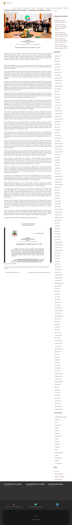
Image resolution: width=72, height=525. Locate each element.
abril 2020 (57, 264)
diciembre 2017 (58, 340)
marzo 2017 (58, 365)
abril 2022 (57, 198)
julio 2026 (57, 58)
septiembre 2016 (59, 381)
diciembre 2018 (58, 307)
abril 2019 (57, 296)
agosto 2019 (58, 286)
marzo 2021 (58, 234)
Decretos (57, 430)
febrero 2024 (58, 138)
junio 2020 (57, 258)
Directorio (33, 8)
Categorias (48, 8)
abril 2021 (57, 231)
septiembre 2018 (59, 316)
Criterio (57, 427)
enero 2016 (57, 403)
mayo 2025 (57, 97)
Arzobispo (19, 8)
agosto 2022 (58, 187)
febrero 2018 (58, 335)
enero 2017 (57, 370)
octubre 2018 (58, 313)
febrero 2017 (58, 368)
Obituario (57, 460)
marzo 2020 (58, 266)
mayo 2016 (57, 392)
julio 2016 (57, 387)
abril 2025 (57, 99)
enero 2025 (57, 108)
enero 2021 (57, 239)
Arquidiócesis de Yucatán (21, 267)
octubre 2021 (58, 214)
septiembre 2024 (59, 119)
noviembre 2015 (59, 409)
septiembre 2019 (59, 283)
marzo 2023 (58, 168)
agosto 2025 (58, 88)
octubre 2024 (58, 116)
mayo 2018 (57, 327)
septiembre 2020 (59, 250)
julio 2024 (57, 124)
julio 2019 (57, 288)
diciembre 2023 (58, 143)
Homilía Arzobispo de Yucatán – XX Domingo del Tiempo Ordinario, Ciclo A (61, 40)
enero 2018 (57, 338)
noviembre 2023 (59, 146)
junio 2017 (57, 357)
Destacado (34, 267)
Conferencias (58, 425)
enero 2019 (57, 305)
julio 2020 (57, 255)
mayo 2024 (57, 129)
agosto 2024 (58, 121)
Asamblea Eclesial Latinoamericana (31, 210)
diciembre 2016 (58, 373)
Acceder (57, 471)
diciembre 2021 (58, 209)
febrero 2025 (58, 105)
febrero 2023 (58, 171)
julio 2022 (57, 190)
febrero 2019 (58, 302)
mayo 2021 (57, 228)
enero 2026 (57, 75)
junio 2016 (57, 390)
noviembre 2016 (59, 376)
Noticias (57, 455)
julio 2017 (57, 354)
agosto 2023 (58, 154)
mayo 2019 (57, 294)
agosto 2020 (58, 253)
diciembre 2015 (58, 406)
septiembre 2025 (59, 86)
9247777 (57, 507)
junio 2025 (57, 94)
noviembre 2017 (59, 343)
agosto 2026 (58, 56)
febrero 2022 (58, 203)
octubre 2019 (58, 280)
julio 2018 (57, 321)
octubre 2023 (58, 149)
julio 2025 (57, 91)
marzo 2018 (58, 332)
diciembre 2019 (58, 275)
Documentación (58, 436)
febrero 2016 (58, 401)
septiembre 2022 (59, 184)
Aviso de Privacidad (57, 8)
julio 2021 (57, 223)
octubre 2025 (58, 83)
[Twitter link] (36, 516)
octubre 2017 (58, 346)
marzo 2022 (58, 201)
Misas (56, 449)
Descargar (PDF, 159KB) (10, 263)
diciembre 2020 (58, 242)
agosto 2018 (58, 318)
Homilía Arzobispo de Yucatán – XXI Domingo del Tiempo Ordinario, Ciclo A (61, 34)
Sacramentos (26, 8)
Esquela (56, 438)
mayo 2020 (57, 261)
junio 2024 (57, 127)
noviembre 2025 (59, 80)
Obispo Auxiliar (58, 458)
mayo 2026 (57, 64)
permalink (6, 268)
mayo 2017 (57, 359)
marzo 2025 (58, 102)
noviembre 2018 (59, 310)
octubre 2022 (58, 182)
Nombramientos (59, 452)
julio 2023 (57, 157)
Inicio (14, 8)
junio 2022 (57, 192)
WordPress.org (58, 479)
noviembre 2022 (59, 179)
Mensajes (57, 447)
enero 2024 (57, 140)
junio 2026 (57, 61)
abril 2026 (57, 67)
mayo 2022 (57, 195)
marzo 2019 (58, 299)
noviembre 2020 (59, 244)
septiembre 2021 (59, 217)
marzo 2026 (58, 69)
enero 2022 (57, 206)
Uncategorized (58, 463)
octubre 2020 (58, 247)
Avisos (56, 422)
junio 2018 (57, 324)
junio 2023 (57, 160)
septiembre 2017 (59, 349)
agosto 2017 (58, 351)
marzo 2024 (58, 135)
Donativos (65, 8)
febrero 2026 (58, 72)
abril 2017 (57, 362)
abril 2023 (57, 165)
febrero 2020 (58, 269)
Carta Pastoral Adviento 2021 (12, 272)
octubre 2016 (58, 379)
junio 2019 (57, 291)
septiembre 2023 (59, 151)
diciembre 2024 (58, 110)
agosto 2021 (58, 220)
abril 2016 (57, 395)
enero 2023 (57, 173)
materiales (57, 444)
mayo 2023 (57, 162)
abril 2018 (57, 329)
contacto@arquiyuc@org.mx (36, 506)
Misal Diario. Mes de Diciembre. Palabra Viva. (39, 272)
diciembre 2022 (58, 176)
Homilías (40, 267)
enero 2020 (57, 272)
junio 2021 (57, 225)
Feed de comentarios (60, 476)
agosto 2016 (58, 384)
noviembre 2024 (59, 113)
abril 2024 (57, 132)
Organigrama (40, 8)
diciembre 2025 (58, 77)
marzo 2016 (58, 398)
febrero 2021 (58, 236)
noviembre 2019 (59, 277)
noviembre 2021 (59, 212)
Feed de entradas (59, 474)
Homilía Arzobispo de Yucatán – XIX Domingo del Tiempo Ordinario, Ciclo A (61, 46)
